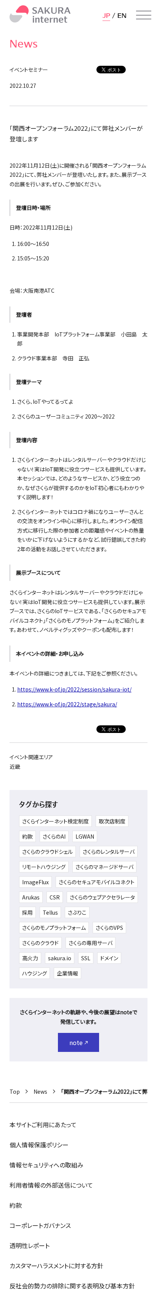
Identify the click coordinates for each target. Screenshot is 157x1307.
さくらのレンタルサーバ (109, 851)
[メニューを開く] (143, 15)
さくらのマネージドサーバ (104, 867)
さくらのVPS (109, 927)
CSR (55, 897)
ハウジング (34, 973)
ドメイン (109, 958)
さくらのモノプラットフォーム (54, 927)
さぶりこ (77, 912)
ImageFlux (35, 882)
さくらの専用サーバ (90, 943)
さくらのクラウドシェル (47, 851)
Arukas (31, 897)
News (40, 1091)
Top (15, 1091)
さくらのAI (54, 836)
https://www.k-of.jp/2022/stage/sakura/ (67, 704)
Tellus (50, 912)
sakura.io (59, 958)
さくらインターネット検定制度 (55, 821)
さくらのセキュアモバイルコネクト (97, 882)
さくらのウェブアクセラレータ (102, 897)
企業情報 (67, 973)
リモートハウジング (44, 867)
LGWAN (84, 836)
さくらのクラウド (40, 943)
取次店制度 (112, 821)
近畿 (15, 766)
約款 (27, 836)
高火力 (30, 958)
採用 (27, 912)
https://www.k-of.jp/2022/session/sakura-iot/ (74, 689)
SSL (85, 958)
